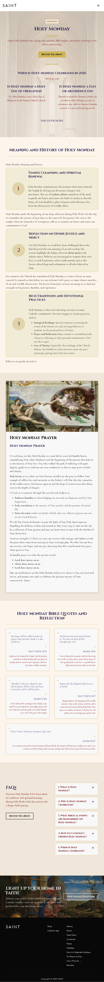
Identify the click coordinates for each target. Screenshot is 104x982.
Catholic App (53, 931)
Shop (49, 926)
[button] (98, 6)
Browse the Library (52, 54)
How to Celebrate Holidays (79, 952)
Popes (69, 944)
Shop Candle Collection (81, 896)
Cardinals (71, 939)
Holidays (70, 948)
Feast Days (71, 935)
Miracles (70, 965)
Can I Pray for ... (74, 961)
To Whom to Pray (74, 957)
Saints (69, 931)
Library (70, 926)
